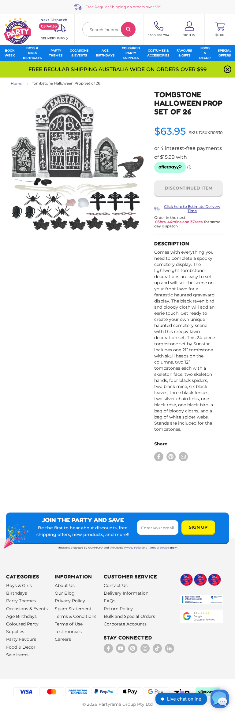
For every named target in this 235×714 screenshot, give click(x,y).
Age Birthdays (21, 616)
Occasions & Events (27, 608)
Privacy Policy (133, 547)
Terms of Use (69, 624)
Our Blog (65, 593)
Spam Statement (73, 608)
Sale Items (17, 655)
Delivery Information (126, 593)
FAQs (109, 600)
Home (16, 83)
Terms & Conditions (75, 616)
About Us (65, 585)
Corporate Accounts (125, 624)
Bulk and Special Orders (129, 616)
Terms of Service (158, 547)
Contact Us (116, 585)
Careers (63, 639)
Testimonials (68, 631)
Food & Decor (20, 647)
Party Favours (21, 639)
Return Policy (118, 608)
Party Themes (21, 600)
